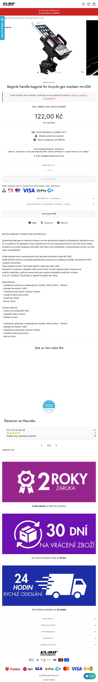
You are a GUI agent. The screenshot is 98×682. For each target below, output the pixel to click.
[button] (90, 676)
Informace (48, 632)
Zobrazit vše (8, 450)
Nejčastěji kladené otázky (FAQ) (49, 204)
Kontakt (48, 638)
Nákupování (48, 625)
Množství (49, 165)
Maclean (49, 82)
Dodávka (48, 619)
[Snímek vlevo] (42, 445)
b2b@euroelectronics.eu (52, 156)
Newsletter (48, 645)
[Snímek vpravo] (56, 445)
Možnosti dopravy (49, 198)
